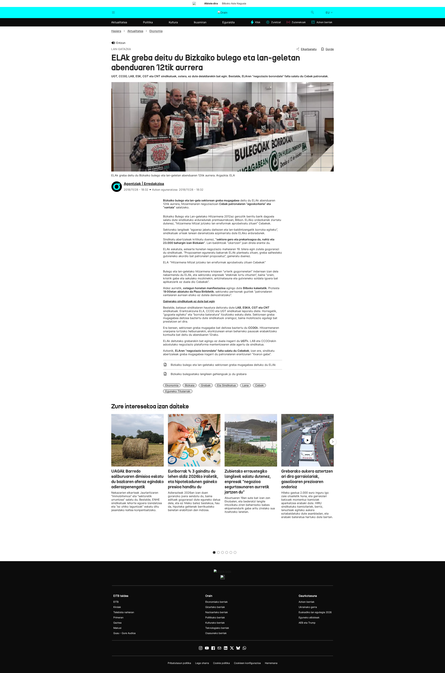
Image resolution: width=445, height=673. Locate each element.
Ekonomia (171, 385)
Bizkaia (189, 385)
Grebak (206, 385)
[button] (332, 441)
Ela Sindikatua (226, 385)
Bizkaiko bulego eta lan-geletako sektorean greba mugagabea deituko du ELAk (223, 365)
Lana (245, 385)
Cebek (259, 385)
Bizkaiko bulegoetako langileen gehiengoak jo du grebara (208, 374)
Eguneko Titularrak (177, 391)
